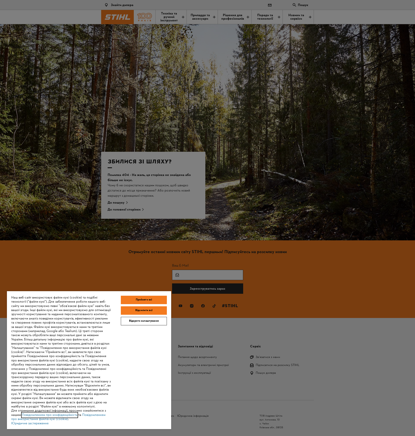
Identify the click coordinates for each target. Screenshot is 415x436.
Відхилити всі (143, 310)
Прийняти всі (144, 300)
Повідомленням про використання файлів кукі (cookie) (58, 417)
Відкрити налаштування (144, 321)
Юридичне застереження (30, 423)
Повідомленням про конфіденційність (49, 415)
